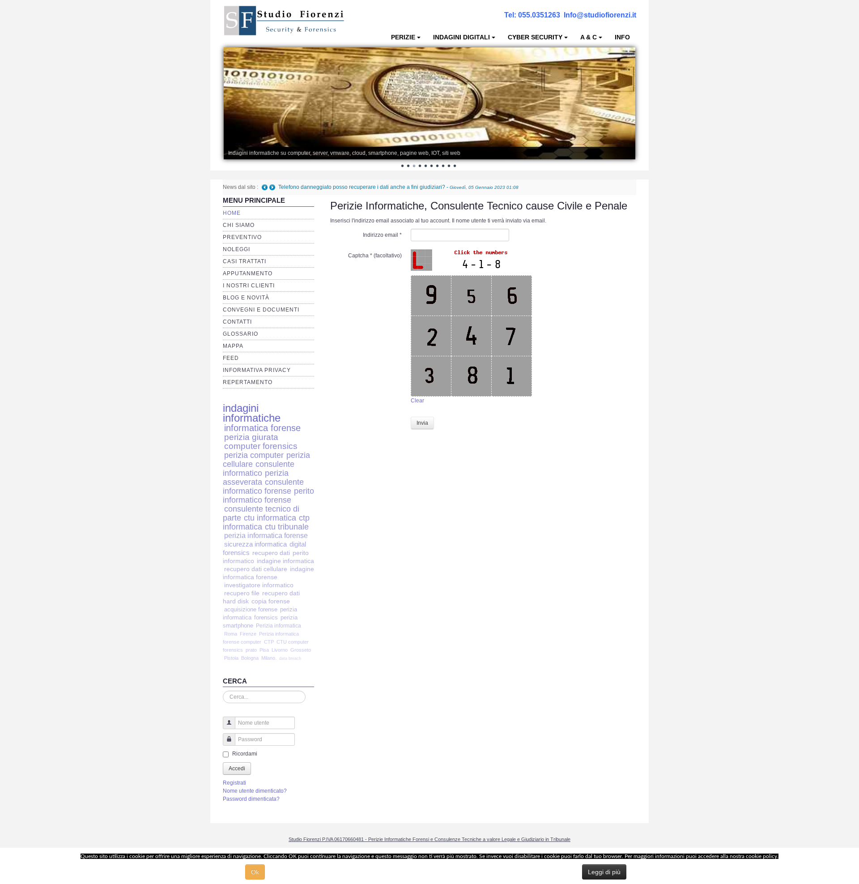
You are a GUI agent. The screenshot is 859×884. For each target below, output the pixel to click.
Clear (417, 400)
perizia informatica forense (266, 535)
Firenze (248, 633)
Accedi (237, 768)
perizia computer (254, 455)
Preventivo (242, 237)
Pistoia (231, 658)
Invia (422, 423)
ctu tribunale (287, 526)
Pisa (264, 650)
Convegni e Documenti (261, 310)
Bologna (250, 658)
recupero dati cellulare (255, 569)
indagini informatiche (252, 413)
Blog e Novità (246, 298)
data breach (290, 658)
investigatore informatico (258, 585)
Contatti (237, 322)
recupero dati (271, 552)
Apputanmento (247, 273)
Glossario (240, 334)
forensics (266, 617)
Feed (231, 358)
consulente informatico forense (263, 486)
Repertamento (247, 382)
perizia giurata (251, 437)
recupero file (241, 593)
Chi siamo (239, 225)
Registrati (234, 783)
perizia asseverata (256, 477)
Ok (255, 871)
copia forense (270, 601)
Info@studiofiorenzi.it (600, 15)
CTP (269, 642)
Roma (230, 633)
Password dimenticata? (251, 799)
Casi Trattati (244, 261)
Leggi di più (604, 871)
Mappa (233, 346)
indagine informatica (285, 561)
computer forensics (261, 446)
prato (251, 650)
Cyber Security (535, 37)
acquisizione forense (250, 609)
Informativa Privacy (257, 370)
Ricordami (244, 754)
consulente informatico (258, 468)
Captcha (360, 255)
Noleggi (236, 249)
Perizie (403, 37)
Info (622, 37)
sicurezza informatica (255, 544)
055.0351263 (539, 15)
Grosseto (300, 650)
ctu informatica (270, 517)
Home (232, 213)
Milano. (268, 658)
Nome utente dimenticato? (255, 791)
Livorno (280, 650)
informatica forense (262, 428)
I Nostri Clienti (249, 285)
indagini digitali (461, 37)
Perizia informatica (278, 626)
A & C (588, 37)
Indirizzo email (382, 235)
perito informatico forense (268, 495)
